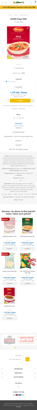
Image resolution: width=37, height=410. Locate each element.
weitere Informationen (18, 149)
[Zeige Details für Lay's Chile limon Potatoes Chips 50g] (27, 260)
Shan (21, 22)
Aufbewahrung (19, 132)
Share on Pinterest (20, 118)
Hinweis (18, 128)
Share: (18, 114)
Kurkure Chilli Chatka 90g (9, 271)
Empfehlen (23, 118)
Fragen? (18, 145)
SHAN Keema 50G (9, 306)
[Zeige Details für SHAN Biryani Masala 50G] (27, 225)
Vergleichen (19, 68)
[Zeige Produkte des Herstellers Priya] (27, 340)
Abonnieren (27, 359)
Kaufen (20, 100)
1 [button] (15, 347)
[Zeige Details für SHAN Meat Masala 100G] (9, 225)
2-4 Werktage (12, 81)
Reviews (18, 141)
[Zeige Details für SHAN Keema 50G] (9, 295)
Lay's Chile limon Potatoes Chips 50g (27, 272)
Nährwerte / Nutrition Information (18, 136)
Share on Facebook (17, 118)
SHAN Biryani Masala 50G (27, 236)
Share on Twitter (14, 118)
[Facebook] (18, 386)
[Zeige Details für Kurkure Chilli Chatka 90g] (9, 260)
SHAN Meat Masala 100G (9, 236)
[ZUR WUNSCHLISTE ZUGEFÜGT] (33, 101)
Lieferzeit (18, 79)
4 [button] (19, 347)
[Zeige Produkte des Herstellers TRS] (9, 340)
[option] (9, 340)
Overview (18, 123)
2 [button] (16, 347)
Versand (21, 96)
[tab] (18, 124)
